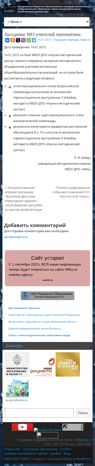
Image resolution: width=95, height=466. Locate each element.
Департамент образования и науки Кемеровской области (42, 321)
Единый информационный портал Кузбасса (34, 328)
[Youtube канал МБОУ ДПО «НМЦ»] (22, 430)
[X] (18, 40)
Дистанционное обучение (24, 308)
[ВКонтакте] (7, 40)
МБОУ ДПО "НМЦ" (16, 459)
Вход (67, 453)
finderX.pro (82, 440)
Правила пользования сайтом (25, 453)
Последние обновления (40, 449)
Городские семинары (66, 39)
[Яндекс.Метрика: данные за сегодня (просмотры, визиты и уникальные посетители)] (47, 430)
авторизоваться (15, 237)
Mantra (67, 459)
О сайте (65, 449)
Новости (85, 39)
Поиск (83, 413)
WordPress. (83, 459)
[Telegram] (34, 40)
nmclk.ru (47, 280)
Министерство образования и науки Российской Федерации (44, 315)
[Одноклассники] (12, 40)
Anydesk (55, 453)
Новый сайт (12, 449)
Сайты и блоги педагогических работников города (39, 335)
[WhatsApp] (29, 40)
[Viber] (23, 40)
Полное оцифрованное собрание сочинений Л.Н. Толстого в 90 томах (71, 192)
